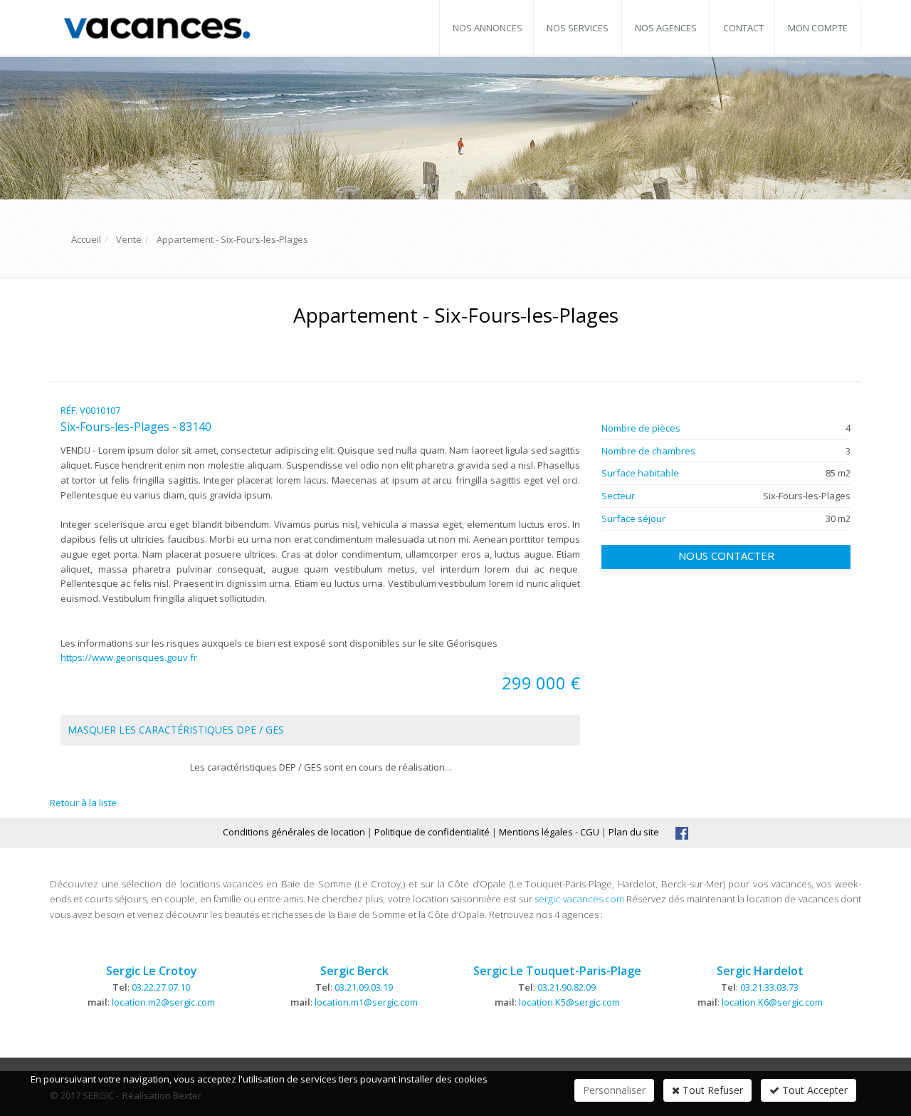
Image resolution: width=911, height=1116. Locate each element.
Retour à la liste (83, 802)
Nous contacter (726, 555)
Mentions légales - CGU (549, 831)
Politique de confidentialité (432, 831)
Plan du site (634, 831)
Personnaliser (614, 1090)
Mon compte (818, 27)
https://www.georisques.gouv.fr (128, 657)
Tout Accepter (813, 1090)
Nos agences (666, 27)
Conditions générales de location (294, 831)
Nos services (578, 27)
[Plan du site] (681, 831)
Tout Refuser (711, 1090)
